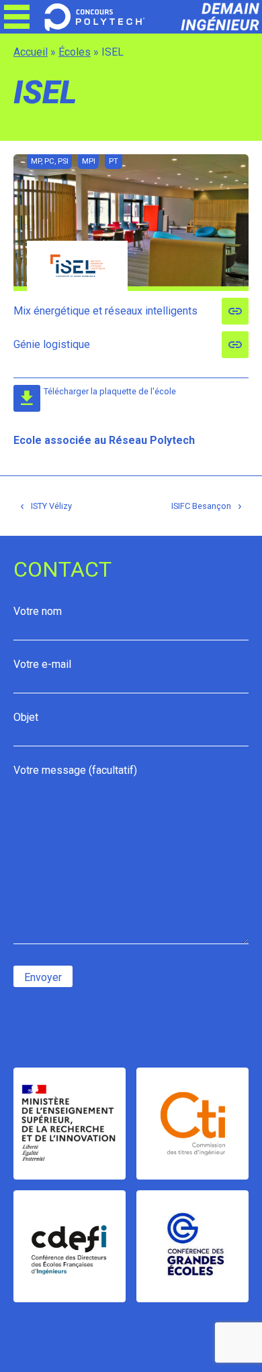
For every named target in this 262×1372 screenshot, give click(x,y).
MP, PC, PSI (50, 161)
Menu (17, 17)
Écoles (74, 52)
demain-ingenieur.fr (211, 17)
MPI (88, 161)
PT (113, 161)
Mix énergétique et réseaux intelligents (105, 310)
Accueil (30, 52)
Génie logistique (51, 344)
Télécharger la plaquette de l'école (110, 391)
